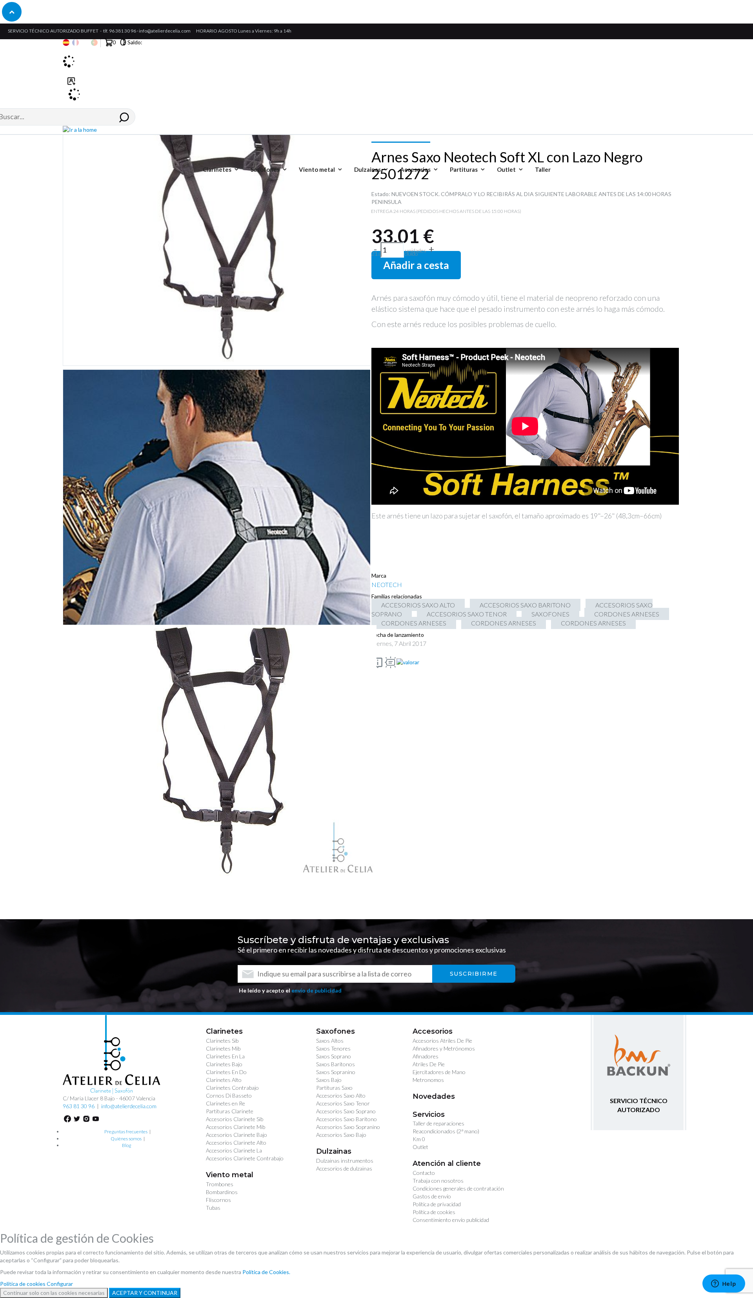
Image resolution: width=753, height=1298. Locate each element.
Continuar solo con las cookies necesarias (54, 1292)
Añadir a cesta (416, 265)
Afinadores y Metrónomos (444, 1048)
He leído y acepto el (290, 990)
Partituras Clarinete (229, 1111)
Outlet (420, 1146)
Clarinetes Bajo (224, 1064)
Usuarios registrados (71, 85)
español (66, 42)
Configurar (60, 1283)
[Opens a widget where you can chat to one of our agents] (723, 1284)
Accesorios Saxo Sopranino (348, 1126)
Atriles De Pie (429, 1064)
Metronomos (428, 1079)
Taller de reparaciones (438, 1123)
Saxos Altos (330, 1040)
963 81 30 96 (79, 1106)
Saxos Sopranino (335, 1072)
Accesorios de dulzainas (344, 1168)
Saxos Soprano (333, 1056)
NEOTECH (386, 584)
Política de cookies (434, 1212)
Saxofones (550, 614)
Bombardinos (222, 1192)
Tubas (213, 1207)
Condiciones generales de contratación (458, 1188)
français (75, 42)
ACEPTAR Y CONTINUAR (144, 1292)
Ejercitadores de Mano (439, 1072)
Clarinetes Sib (222, 1040)
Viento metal (229, 1175)
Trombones (219, 1184)
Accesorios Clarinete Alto (236, 1142)
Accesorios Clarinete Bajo (236, 1134)
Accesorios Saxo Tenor (467, 614)
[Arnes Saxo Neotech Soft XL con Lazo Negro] (219, 751)
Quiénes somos (126, 1139)
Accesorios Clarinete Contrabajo (245, 1158)
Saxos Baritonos (335, 1064)
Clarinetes (224, 1031)
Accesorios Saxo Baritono (525, 605)
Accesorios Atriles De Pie (442, 1040)
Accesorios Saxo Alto (418, 605)
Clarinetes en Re (225, 1103)
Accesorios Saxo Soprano (346, 1111)
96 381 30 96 (122, 31)
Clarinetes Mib (223, 1048)
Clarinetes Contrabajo (232, 1087)
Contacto (424, 1172)
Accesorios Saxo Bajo (341, 1134)
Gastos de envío (432, 1196)
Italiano (85, 42)
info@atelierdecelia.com (165, 31)
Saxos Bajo (329, 1079)
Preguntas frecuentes (125, 1131)
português (94, 42)
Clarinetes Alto (224, 1079)
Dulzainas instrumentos (344, 1160)
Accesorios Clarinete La (234, 1150)
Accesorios (433, 1031)
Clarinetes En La (225, 1056)
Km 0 (419, 1139)
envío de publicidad (316, 990)
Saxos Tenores (333, 1048)
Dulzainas (333, 1151)
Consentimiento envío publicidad (451, 1219)
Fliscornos (218, 1199)
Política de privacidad (437, 1204)
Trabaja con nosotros (438, 1180)
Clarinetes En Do (226, 1072)
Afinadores (425, 1056)
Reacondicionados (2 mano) (446, 1131)
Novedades (434, 1096)
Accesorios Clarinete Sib (234, 1119)
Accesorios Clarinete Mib (235, 1126)
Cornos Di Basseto (229, 1095)
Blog (126, 1145)
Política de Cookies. (266, 1272)
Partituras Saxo (334, 1087)
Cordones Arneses (626, 614)
